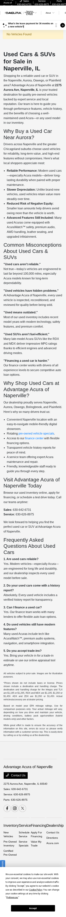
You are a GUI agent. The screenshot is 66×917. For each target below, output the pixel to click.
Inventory (11, 825)
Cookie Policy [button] (35, 890)
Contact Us (17, 775)
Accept (33, 908)
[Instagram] (15, 808)
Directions (52, 837)
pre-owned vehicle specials (36, 433)
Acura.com (52, 843)
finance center (34, 438)
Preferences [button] (12, 897)
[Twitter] (22, 808)
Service (25, 825)
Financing (38, 825)
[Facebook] (7, 808)
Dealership (55, 825)
